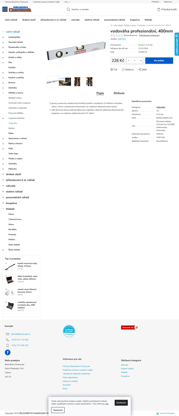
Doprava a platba (70, 381)
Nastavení (57, 410)
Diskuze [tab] (119, 93)
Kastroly (12, 234)
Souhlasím (121, 402)
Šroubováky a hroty (17, 47)
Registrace (168, 2)
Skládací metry (15, 98)
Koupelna (125, 376)
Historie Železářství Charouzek (16, 2)
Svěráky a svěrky (16, 72)
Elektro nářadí (127, 368)
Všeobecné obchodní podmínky (76, 373)
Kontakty (67, 385)
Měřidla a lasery (15, 92)
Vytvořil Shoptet (167, 413)
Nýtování (12, 168)
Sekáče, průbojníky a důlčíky (21, 52)
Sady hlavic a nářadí (17, 138)
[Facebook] (7, 352)
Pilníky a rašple (15, 158)
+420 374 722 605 (19, 339)
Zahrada (124, 365)
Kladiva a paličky (16, 77)
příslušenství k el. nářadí (20, 180)
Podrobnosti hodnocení (149, 35)
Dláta (11, 133)
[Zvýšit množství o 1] (141, 61)
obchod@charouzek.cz (20, 334)
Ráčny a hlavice (15, 143)
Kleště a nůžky (15, 57)
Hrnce (11, 224)
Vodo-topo (13, 153)
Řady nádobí (14, 249)
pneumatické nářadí (17, 197)
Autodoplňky (14, 37)
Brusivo (11, 82)
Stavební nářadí (15, 42)
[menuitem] (11, 20)
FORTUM (121, 39)
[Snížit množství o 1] (128, 61)
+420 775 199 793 (19, 345)
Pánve (11, 214)
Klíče (10, 148)
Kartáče (12, 67)
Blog (65, 388)
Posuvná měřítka (15, 113)
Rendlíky (12, 229)
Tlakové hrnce (14, 219)
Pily (10, 62)
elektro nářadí (14, 191)
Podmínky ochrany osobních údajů (46, 2)
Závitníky (12, 87)
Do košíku (159, 60)
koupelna (11, 203)
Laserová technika (16, 118)
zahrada (10, 186)
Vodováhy (12, 123)
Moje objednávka (70, 377)
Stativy (11, 128)
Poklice (11, 239)
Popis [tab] (100, 93)
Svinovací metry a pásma (19, 103)
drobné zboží (13, 174)
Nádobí (10, 209)
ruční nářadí (13, 31)
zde (106, 403)
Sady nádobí (14, 244)
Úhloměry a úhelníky (17, 108)
